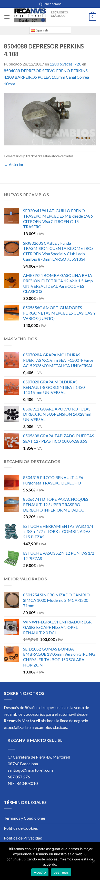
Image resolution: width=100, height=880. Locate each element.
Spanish (41, 30)
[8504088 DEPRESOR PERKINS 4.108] (50, 118)
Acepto (40, 872)
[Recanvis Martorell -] (49, 17)
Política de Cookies (21, 828)
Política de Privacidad (23, 837)
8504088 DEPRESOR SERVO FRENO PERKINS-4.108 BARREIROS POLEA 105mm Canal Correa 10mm (46, 77)
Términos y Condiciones (25, 818)
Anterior (14, 164)
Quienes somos (50, 4)
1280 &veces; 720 (65, 63)
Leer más (61, 872)
